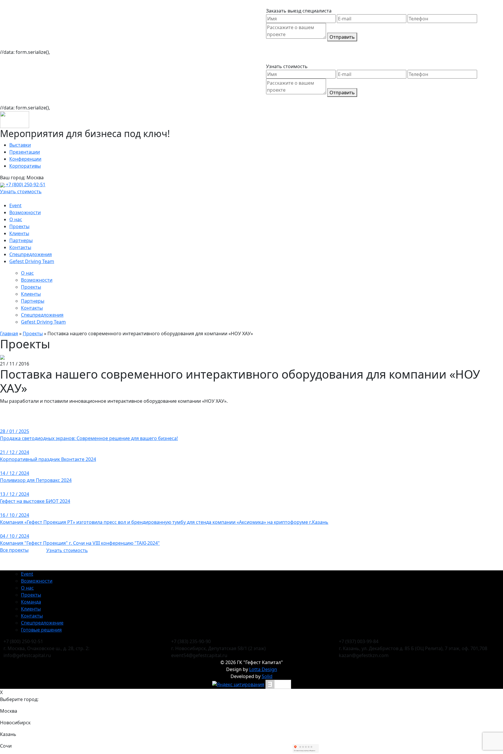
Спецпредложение (42, 623)
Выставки (20, 145)
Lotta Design (263, 669)
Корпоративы (25, 166)
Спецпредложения (30, 254)
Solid (267, 676)
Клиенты (19, 233)
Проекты (19, 226)
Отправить (342, 37)
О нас (15, 219)
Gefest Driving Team (31, 261)
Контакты (20, 247)
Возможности (25, 212)
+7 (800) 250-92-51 (25, 184)
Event (15, 205)
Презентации (24, 152)
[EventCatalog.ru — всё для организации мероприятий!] (278, 684)
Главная (9, 333)
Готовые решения (41, 630)
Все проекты (14, 550)
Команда (31, 602)
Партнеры (21, 240)
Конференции (25, 159)
